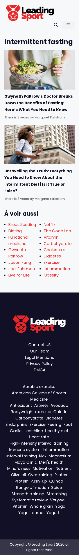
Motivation (43, 468)
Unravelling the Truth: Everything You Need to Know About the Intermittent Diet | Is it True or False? (38, 181)
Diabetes (52, 256)
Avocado (59, 405)
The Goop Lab (57, 231)
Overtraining (40, 474)
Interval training (21, 456)
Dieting (15, 231)
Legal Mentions (39, 357)
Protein (21, 481)
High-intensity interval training (39, 443)
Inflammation (57, 268)
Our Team (39, 351)
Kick (43, 456)
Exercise (51, 262)
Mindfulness (19, 468)
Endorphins (16, 424)
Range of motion (32, 487)
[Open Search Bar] (56, 25)
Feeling (54, 424)
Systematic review (30, 500)
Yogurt (53, 512)
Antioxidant (21, 405)
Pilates (60, 474)
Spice (56, 487)
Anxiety (41, 405)
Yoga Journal (31, 512)
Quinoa (56, 481)
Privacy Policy (39, 363)
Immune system (25, 449)
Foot (67, 424)
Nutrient (63, 468)
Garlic (16, 430)
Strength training (27, 494)
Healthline (33, 430)
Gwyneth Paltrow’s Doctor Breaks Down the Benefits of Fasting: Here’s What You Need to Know (38, 103)
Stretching (57, 494)
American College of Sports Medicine (39, 396)
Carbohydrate (58, 243)
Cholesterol (55, 249)
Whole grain (41, 506)
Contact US (39, 344)
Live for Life (19, 275)
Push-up (39, 481)
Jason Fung (19, 262)
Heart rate (39, 437)
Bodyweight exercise (31, 411)
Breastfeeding (22, 224)
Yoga (60, 506)
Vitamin (51, 237)
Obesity (51, 275)
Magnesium (60, 456)
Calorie (60, 411)
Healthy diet (56, 430)
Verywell (58, 500)
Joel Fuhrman (21, 268)
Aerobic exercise (39, 386)
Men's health (51, 462)
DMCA (39, 370)
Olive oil (18, 474)
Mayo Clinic (25, 462)
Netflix (50, 224)
